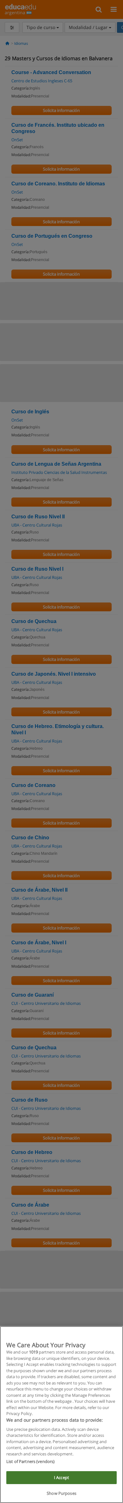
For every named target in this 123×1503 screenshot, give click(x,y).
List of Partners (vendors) (30, 1461)
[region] (61, 1414)
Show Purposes (61, 1493)
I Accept (61, 1477)
